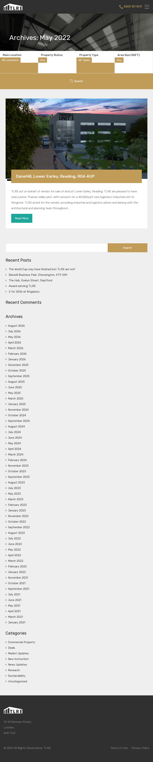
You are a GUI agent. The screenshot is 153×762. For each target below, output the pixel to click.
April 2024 (14, 449)
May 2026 (14, 337)
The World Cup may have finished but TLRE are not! (42, 269)
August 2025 (16, 381)
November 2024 (18, 409)
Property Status (52, 55)
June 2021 (14, 600)
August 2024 (16, 426)
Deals (11, 647)
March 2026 (15, 348)
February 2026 (17, 353)
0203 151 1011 (133, 6)
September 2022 (19, 527)
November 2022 (18, 516)
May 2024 (14, 443)
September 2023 (19, 477)
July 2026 (14, 331)
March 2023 (15, 499)
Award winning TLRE (22, 286)
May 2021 (14, 605)
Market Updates (18, 653)
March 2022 (15, 561)
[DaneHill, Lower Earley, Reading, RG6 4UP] (76, 140)
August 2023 (16, 482)
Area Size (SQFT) (129, 55)
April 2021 (14, 611)
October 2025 (17, 370)
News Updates (17, 664)
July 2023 (14, 488)
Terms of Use (119, 748)
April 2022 (14, 555)
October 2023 (17, 471)
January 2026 (17, 359)
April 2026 (14, 342)
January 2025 (17, 404)
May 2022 (14, 549)
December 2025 (18, 365)
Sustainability (16, 675)
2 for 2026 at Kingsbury (24, 291)
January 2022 (17, 572)
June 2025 (15, 387)
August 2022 (16, 533)
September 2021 (18, 589)
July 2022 (14, 538)
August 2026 (16, 325)
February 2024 (17, 460)
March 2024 (15, 454)
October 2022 (17, 521)
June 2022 (15, 544)
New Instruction (18, 659)
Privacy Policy (140, 748)
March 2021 (15, 617)
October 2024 (17, 415)
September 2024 (19, 421)
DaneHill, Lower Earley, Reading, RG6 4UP (55, 176)
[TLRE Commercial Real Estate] (13, 8)
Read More (22, 218)
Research (14, 670)
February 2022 (17, 566)
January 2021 (16, 622)
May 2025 (14, 393)
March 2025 (15, 398)
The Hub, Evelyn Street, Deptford (30, 280)
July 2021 (14, 594)
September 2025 (19, 376)
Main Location (12, 55)
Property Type (88, 55)
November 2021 (18, 577)
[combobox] (10, 60)
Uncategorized (17, 681)
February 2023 (17, 505)
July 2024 (14, 432)
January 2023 (17, 510)
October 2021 (16, 583)
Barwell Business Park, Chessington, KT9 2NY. (38, 275)
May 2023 (14, 493)
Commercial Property (21, 642)
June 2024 (15, 437)
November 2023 (18, 465)
